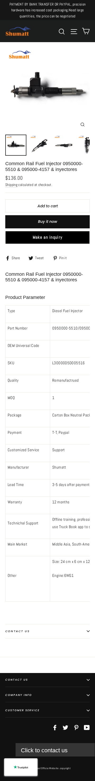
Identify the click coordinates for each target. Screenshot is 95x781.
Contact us (17, 631)
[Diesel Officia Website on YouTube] (87, 727)
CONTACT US (16, 680)
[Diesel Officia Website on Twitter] (65, 727)
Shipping (11, 185)
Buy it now (47, 221)
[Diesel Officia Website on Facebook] (55, 727)
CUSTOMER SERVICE (22, 710)
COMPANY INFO (18, 695)
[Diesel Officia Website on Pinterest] (76, 727)
